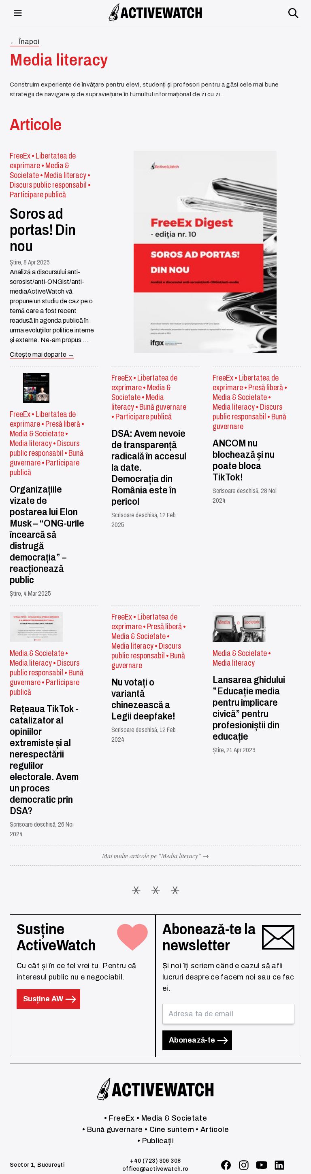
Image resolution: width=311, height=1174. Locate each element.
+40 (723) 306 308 (155, 1161)
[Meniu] (18, 13)
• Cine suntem (169, 1129)
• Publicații (155, 1141)
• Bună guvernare (112, 1129)
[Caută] (293, 13)
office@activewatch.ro (155, 1169)
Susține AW (44, 999)
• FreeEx (119, 1118)
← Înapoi (24, 42)
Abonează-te (193, 1040)
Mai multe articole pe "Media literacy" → (155, 855)
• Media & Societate (171, 1118)
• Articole (212, 1129)
